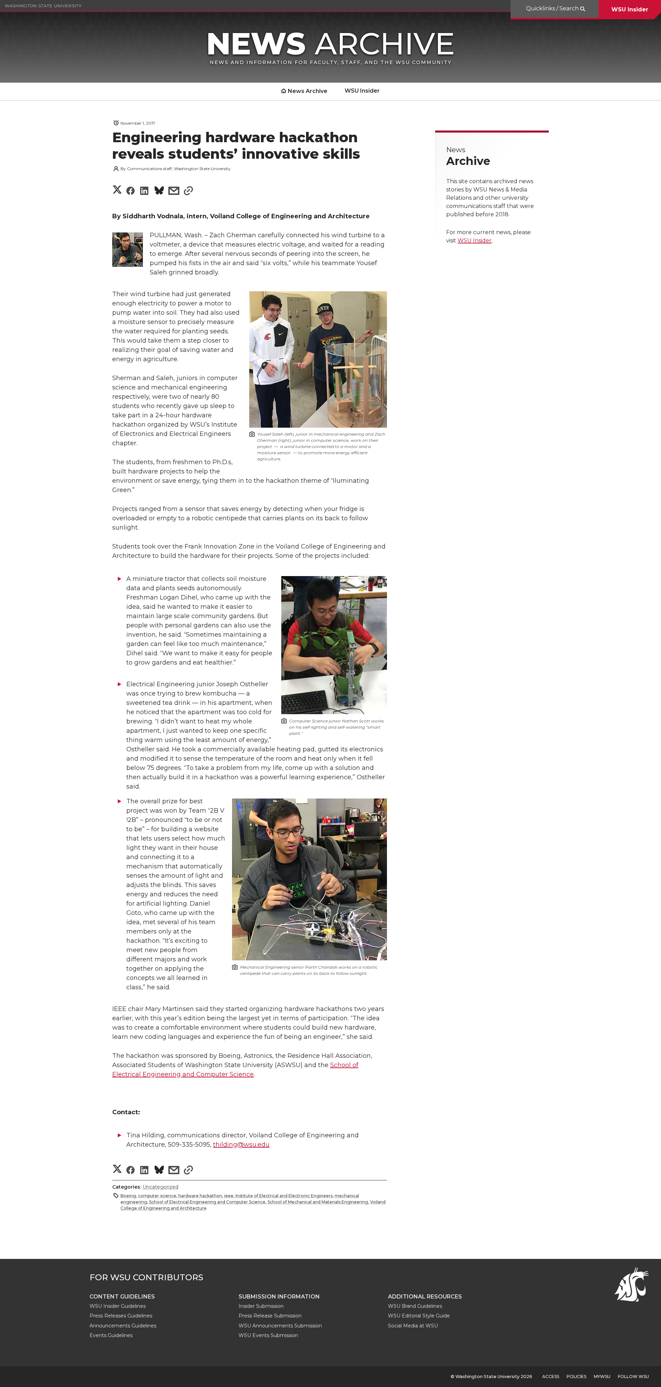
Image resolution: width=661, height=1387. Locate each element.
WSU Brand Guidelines (415, 1306)
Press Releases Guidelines (121, 1316)
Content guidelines (122, 1296)
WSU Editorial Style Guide (419, 1316)
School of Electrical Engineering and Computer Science (207, 1201)
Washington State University (43, 5)
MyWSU (602, 1376)
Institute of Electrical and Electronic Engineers (284, 1195)
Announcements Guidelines (123, 1326)
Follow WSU (633, 1376)
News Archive (307, 91)
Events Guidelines (111, 1335)
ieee (228, 1195)
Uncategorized (160, 1187)
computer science (157, 1195)
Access (550, 1376)
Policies (576, 1376)
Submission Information (279, 1296)
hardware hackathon (200, 1195)
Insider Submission (261, 1306)
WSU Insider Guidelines (118, 1306)
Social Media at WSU (413, 1326)
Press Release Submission (270, 1316)
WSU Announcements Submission (280, 1326)
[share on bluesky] (159, 191)
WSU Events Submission (268, 1335)
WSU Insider (629, 9)
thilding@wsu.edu (241, 1144)
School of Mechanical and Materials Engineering (317, 1201)
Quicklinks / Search (553, 8)
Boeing (128, 1195)
